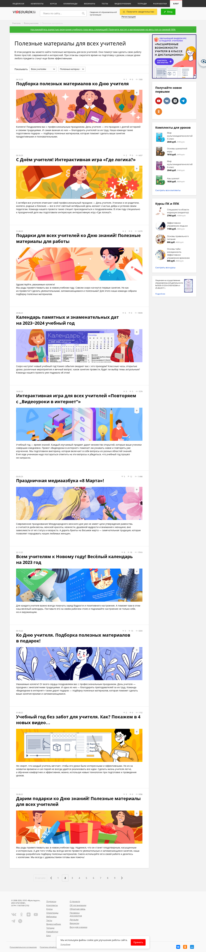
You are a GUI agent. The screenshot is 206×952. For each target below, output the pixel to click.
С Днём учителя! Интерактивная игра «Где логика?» (76, 159)
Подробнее (160, 294)
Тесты (105, 3)
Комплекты (37, 3)
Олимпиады (70, 3)
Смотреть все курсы (165, 267)
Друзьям (74, 919)
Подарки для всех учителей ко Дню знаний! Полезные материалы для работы (78, 238)
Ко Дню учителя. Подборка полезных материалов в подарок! (73, 638)
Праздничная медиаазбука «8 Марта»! (60, 480)
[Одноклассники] (185, 947)
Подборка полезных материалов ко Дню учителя (72, 84)
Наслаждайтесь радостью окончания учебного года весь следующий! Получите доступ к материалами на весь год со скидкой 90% (103, 29)
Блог (176, 3)
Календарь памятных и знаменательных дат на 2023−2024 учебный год (67, 320)
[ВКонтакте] (178, 947)
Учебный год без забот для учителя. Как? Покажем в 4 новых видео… (78, 719)
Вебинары (89, 3)
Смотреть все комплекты (168, 190)
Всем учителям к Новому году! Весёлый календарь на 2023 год (74, 559)
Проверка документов (76, 914)
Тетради (142, 3)
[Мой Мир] (192, 947)
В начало (40, 877)
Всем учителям (31, 23)
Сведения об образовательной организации (103, 13)
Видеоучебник (123, 3)
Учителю (16, 23)
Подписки (18, 3)
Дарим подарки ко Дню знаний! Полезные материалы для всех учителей (78, 801)
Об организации (78, 905)
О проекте (75, 901)
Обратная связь (77, 909)
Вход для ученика (78, 927)
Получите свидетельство (140, 11)
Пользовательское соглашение (23, 947)
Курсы (53, 3)
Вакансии (74, 923)
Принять (138, 942)
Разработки (160, 3)
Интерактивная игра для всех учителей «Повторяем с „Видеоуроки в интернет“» (76, 398)
